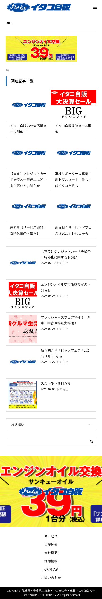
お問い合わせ (51, 578)
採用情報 (51, 561)
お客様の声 (51, 569)
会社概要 (51, 553)
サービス (51, 536)
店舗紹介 (51, 544)
